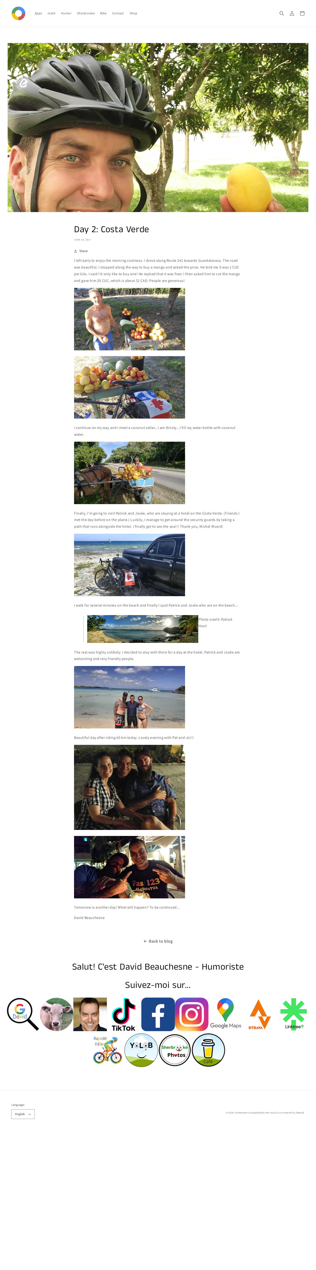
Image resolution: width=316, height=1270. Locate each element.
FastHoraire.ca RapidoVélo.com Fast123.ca (258, 1112)
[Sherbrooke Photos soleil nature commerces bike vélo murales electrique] (175, 1065)
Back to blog (161, 941)
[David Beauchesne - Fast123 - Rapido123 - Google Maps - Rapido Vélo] (225, 1029)
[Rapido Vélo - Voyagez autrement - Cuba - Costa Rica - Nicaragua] (107, 1065)
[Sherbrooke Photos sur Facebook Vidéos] (90, 1029)
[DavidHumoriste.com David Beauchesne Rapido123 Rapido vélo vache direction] (56, 1029)
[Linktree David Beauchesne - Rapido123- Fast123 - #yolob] (293, 1029)
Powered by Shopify (293, 1112)
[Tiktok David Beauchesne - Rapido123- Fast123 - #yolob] (123, 1029)
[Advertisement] (139, 1200)
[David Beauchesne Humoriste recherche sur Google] (23, 1029)
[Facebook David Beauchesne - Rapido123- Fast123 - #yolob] (158, 1029)
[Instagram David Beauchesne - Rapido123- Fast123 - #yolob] (191, 1029)
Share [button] (83, 251)
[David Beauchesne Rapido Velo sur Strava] (259, 1029)
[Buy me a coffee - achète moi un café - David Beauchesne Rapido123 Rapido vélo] (208, 1065)
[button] (282, 13)
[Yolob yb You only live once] (141, 1065)
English (20, 1114)
